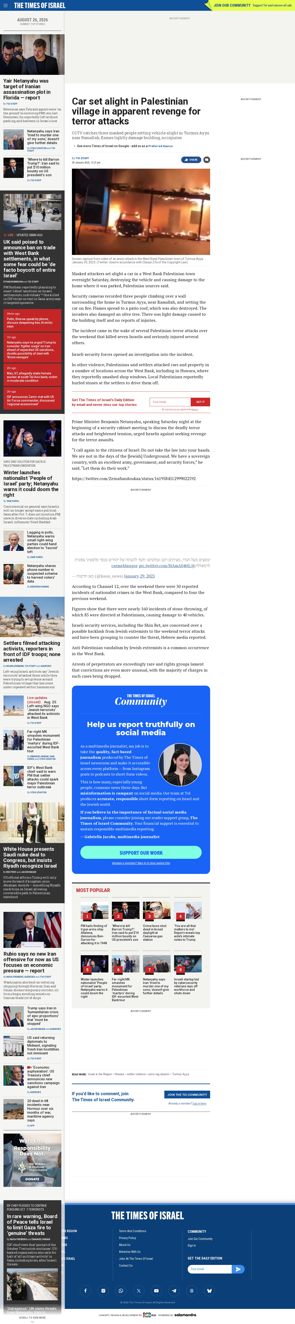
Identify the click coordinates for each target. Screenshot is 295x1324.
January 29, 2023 (139, 576)
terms (195, 409)
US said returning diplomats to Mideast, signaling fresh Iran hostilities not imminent (43, 1045)
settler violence (136, 1074)
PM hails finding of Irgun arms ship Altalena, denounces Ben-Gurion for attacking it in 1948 (94, 934)
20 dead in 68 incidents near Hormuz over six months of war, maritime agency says (40, 1110)
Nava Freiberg (15, 977)
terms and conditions (132, 1231)
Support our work (141, 852)
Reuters (11, 872)
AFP (32, 1126)
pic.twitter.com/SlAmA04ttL (165, 565)
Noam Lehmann (15, 666)
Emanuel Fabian (39, 756)
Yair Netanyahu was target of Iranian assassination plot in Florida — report (27, 89)
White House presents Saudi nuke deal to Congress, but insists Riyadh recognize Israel (30, 857)
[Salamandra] (185, 1314)
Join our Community (232, 5)
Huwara (119, 1074)
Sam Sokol (12, 501)
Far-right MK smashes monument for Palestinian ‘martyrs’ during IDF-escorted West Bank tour (125, 990)
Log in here (199, 1103)
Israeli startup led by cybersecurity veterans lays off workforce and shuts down (186, 986)
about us (124, 1245)
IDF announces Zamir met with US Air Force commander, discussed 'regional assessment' (31, 400)
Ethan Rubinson (13, 282)
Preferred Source (160, 146)
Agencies (46, 666)
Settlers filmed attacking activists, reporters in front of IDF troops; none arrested (31, 651)
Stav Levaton (38, 148)
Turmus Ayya (180, 1074)
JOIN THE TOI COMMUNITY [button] (187, 1094)
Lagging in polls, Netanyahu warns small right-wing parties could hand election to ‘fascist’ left (42, 542)
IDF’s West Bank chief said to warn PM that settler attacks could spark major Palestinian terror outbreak (42, 777)
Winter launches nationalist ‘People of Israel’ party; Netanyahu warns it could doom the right (94, 988)
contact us (126, 1265)
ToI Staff (82, 158)
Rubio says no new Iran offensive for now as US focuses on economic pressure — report (31, 962)
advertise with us (130, 1251)
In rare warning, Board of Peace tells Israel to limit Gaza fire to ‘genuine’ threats (32, 1225)
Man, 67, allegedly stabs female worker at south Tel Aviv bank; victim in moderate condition (32, 377)
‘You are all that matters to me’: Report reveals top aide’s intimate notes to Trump (187, 932)
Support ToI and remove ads (272, 5)
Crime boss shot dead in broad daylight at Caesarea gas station (154, 932)
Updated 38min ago (30, 235)
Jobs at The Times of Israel (136, 1258)
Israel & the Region (100, 1074)
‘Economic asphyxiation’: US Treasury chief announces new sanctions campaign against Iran (43, 1077)
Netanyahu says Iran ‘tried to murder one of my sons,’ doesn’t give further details (156, 986)
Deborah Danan (39, 587)
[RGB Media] (150, 1315)
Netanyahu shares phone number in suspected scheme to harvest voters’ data (42, 573)
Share (193, 159)
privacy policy (127, 1238)
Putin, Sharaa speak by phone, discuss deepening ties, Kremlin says (29, 322)
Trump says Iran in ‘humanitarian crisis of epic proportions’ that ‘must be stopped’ (43, 1016)
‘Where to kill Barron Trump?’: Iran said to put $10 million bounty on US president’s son (125, 932)
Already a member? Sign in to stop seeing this (141, 863)
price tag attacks (159, 1074)
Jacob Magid (28, 872)
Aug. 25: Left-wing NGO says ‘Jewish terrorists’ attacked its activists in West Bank (43, 710)
